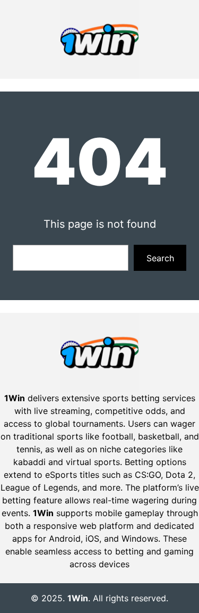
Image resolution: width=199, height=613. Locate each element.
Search (160, 258)
